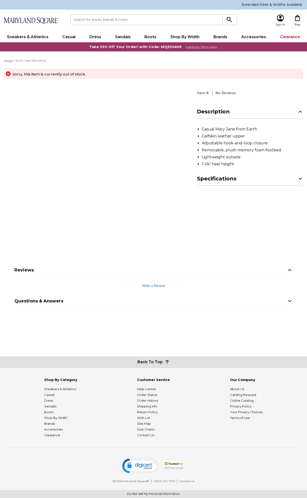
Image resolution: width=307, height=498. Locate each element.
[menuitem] (27, 37)
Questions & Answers (38, 301)
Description (213, 111)
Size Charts (145, 429)
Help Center (146, 389)
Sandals (123, 37)
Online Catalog (242, 400)
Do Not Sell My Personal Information (153, 494)
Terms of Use (240, 418)
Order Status (147, 395)
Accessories (253, 37)
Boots (150, 37)
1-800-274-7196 (164, 481)
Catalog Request (243, 395)
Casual (69, 37)
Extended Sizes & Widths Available (272, 4)
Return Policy (147, 412)
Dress (95, 37)
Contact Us (145, 435)
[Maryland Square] (30, 20)
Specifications (216, 178)
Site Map (144, 423)
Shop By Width (185, 37)
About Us (237, 389)
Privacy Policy (240, 406)
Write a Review (153, 286)
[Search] (229, 19)
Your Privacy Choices (246, 412)
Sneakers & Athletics (27, 37)
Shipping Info (147, 406)
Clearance (290, 37)
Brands (220, 37)
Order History (147, 400)
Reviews (24, 270)
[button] (140, 465)
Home (8, 60)
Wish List (143, 418)
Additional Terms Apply (201, 47)
